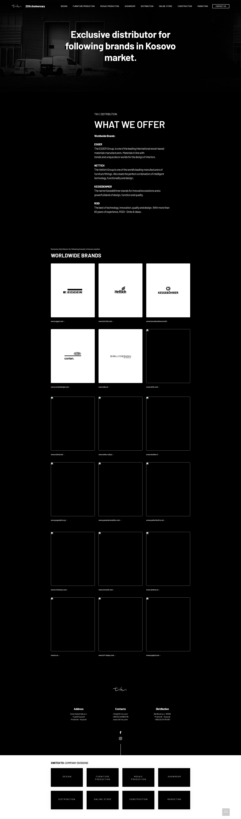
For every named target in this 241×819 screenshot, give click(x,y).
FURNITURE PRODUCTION (84, 6)
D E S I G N (67, 776)
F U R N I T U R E (102, 776)
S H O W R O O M (174, 776)
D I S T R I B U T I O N (66, 799)
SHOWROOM (130, 6)
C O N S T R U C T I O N (138, 799)
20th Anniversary (35, 6)
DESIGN (64, 6)
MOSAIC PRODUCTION (109, 6)
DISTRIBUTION (147, 6)
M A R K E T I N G (174, 799)
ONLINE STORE (165, 6)
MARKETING (203, 6)
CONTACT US (221, 6)
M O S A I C (138, 776)
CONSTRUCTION (185, 6)
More (53, 324)
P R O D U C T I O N (102, 779)
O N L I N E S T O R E (102, 799)
